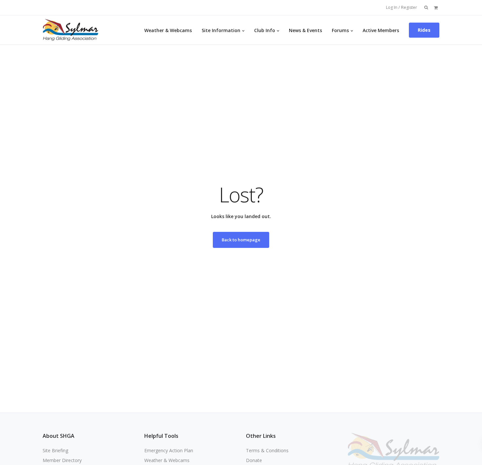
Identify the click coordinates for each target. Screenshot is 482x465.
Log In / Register (401, 7)
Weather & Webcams (168, 30)
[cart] (436, 7)
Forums (340, 30)
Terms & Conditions (267, 450)
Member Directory (62, 460)
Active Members (381, 30)
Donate (254, 460)
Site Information (221, 30)
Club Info (264, 30)
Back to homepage (241, 240)
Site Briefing (55, 450)
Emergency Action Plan (168, 450)
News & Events (305, 30)
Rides (424, 30)
